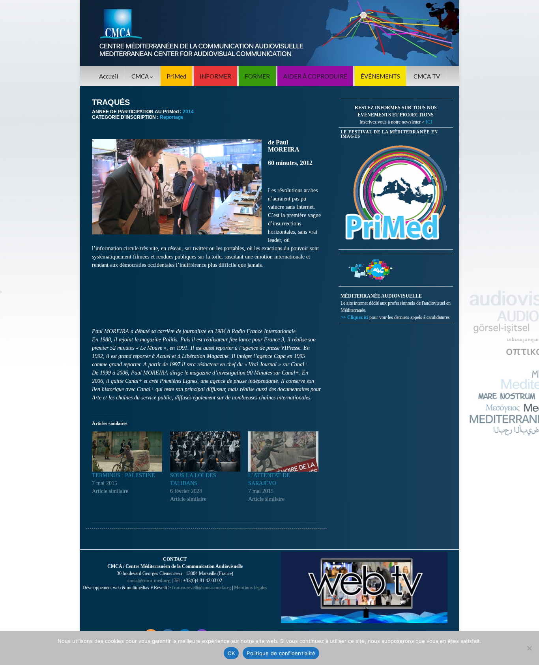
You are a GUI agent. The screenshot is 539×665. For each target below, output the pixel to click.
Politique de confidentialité (281, 653)
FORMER (257, 76)
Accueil (108, 76)
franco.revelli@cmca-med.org (201, 587)
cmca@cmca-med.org (148, 580)
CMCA (140, 76)
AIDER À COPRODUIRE (315, 76)
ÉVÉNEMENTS (380, 76)
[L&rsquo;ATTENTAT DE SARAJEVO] (283, 451)
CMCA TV (427, 76)
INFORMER (215, 76)
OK (231, 653)
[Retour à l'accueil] (269, 33)
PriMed (176, 76)
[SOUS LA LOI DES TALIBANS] (205, 451)
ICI (429, 122)
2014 (188, 111)
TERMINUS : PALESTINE (123, 475)
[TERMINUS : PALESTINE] (127, 451)
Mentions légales (250, 587)
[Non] (529, 648)
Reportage (171, 117)
